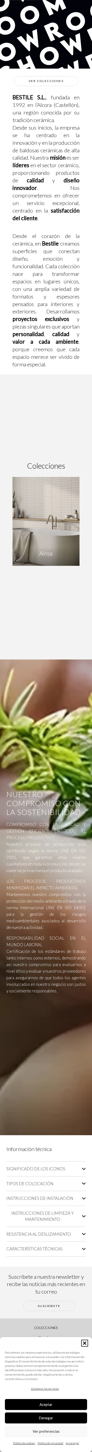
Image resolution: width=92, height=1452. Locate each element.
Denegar (46, 1418)
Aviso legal (72, 1443)
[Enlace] (46, 556)
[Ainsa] (45, 519)
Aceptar (46, 1404)
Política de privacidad (50, 1443)
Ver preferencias (46, 1431)
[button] (84, 1343)
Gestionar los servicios (45, 1388)
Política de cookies (24, 1443)
